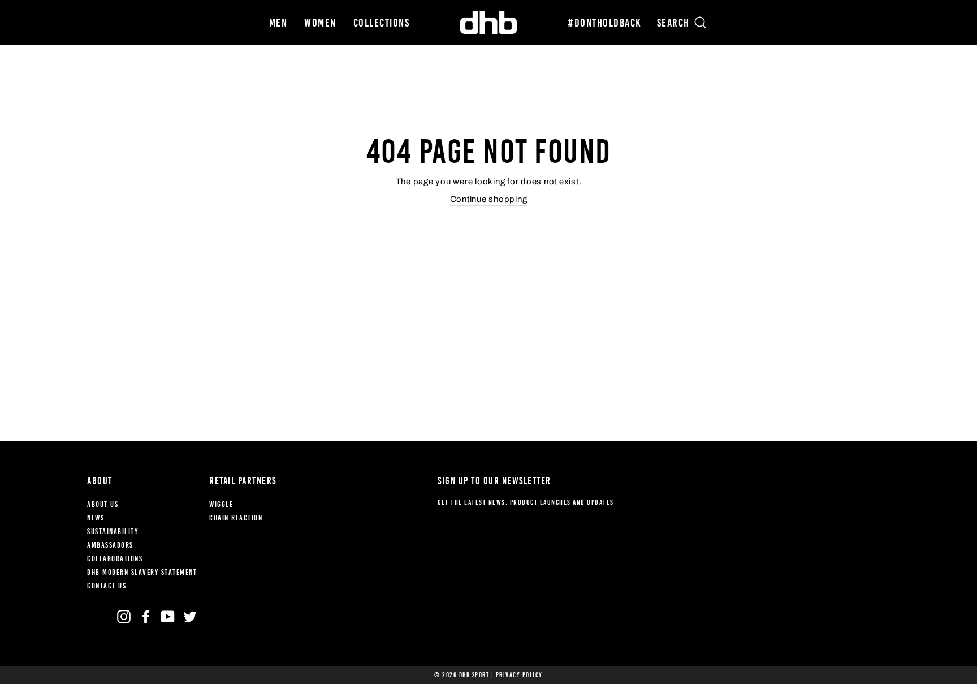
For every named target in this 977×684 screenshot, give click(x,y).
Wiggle (221, 504)
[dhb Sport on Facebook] (146, 616)
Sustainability (112, 531)
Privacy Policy (519, 675)
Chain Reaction (235, 518)
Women (320, 22)
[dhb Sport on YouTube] (168, 616)
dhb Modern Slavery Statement (142, 572)
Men (278, 22)
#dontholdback (605, 22)
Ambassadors (110, 545)
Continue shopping (489, 199)
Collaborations (114, 558)
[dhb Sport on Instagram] (124, 616)
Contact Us (106, 586)
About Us (102, 504)
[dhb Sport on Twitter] (190, 616)
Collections (381, 22)
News (95, 518)
